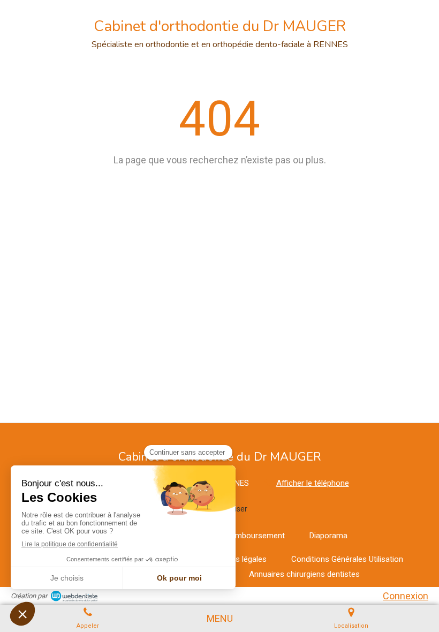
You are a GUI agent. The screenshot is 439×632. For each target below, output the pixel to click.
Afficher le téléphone (312, 483)
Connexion (405, 595)
